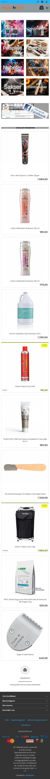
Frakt (7, 720)
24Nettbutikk (29, 775)
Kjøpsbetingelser (18, 720)
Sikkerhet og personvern (37, 720)
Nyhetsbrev (26, 725)
